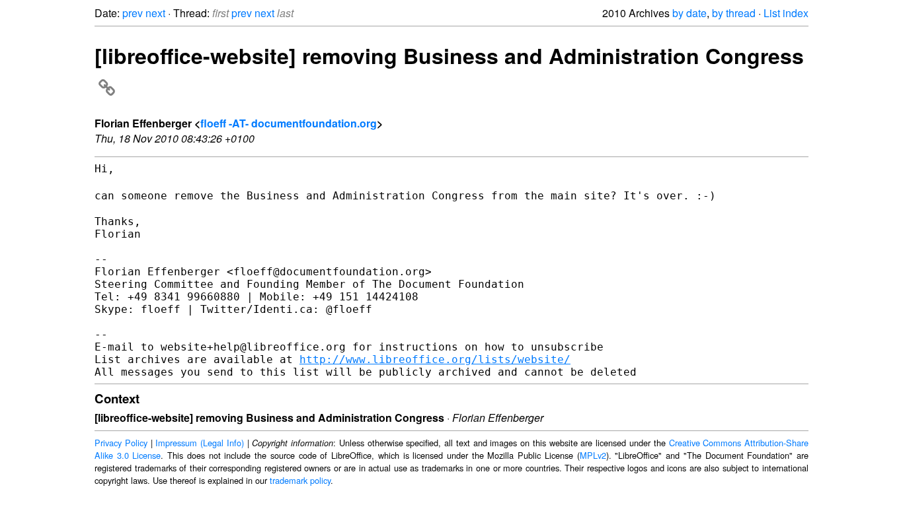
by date (689, 12)
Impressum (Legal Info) (199, 442)
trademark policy (300, 480)
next (155, 12)
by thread (734, 12)
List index (786, 12)
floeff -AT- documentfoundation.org (288, 123)
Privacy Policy (121, 442)
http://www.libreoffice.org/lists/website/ (434, 359)
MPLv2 (593, 455)
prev (132, 12)
